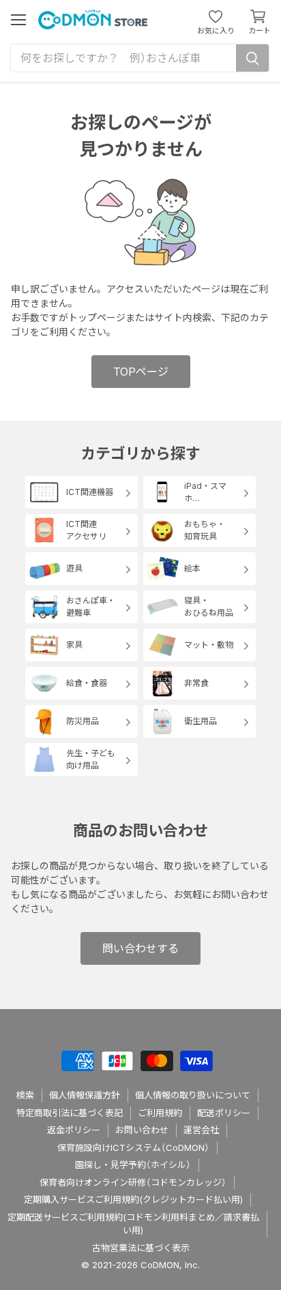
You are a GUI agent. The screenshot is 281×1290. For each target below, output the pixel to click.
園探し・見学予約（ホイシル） (133, 1164)
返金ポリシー (73, 1129)
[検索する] (252, 58)
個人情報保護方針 (84, 1095)
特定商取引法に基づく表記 (69, 1112)
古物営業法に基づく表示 (141, 1247)
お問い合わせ (141, 1129)
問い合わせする (140, 948)
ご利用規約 (160, 1112)
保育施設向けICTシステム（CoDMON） (133, 1147)
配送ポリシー (223, 1112)
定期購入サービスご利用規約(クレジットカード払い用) (133, 1199)
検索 (25, 1095)
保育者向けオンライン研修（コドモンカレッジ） (133, 1182)
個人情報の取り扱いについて (192, 1095)
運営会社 (201, 1129)
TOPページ (140, 371)
